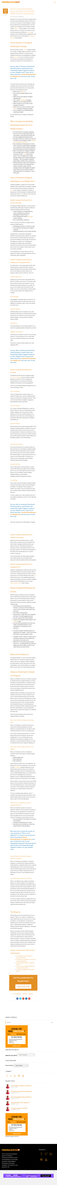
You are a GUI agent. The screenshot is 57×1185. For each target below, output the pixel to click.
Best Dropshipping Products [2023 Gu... (21, 1097)
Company (32, 1136)
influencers (16, 28)
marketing (29, 32)
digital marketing (17, 993)
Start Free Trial (23, 986)
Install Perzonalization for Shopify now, (20, 838)
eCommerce (15, 16)
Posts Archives (9, 1065)
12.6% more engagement (16, 377)
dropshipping (23, 100)
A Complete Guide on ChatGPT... (19, 1108)
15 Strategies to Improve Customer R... (21, 1085)
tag (34, 575)
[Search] (52, 1022)
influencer (22, 91)
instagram (24, 993)
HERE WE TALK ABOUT (11, 1055)
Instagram (30, 216)
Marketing (20, 16)
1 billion (25, 49)
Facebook (16, 57)
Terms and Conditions (24, 1136)
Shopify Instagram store (15, 583)
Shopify (15, 108)
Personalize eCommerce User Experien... (22, 1091)
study (24, 154)
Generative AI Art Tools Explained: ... (20, 1102)
